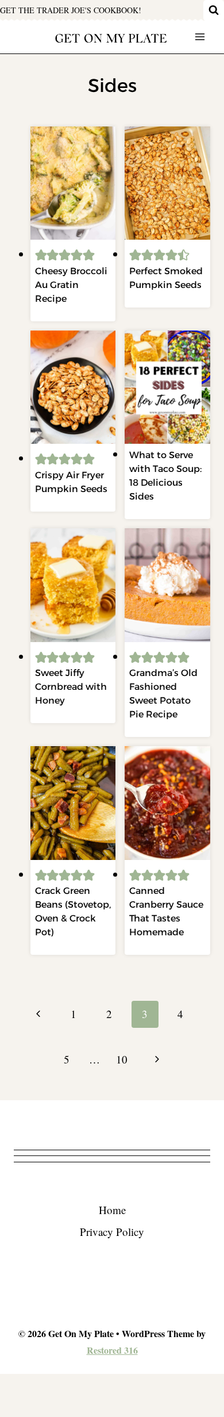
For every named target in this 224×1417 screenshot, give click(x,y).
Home (112, 1210)
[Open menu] (199, 37)
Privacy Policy (112, 1231)
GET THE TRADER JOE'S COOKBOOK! (70, 10)
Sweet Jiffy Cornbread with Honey (71, 686)
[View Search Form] (213, 10)
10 (122, 1059)
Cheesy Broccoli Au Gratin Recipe (71, 285)
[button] (41, 254)
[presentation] (73, 183)
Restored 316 (112, 1350)
